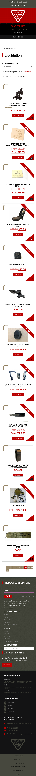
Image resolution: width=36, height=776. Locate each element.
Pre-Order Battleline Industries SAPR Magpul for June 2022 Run (18, 693)
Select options (18, 115)
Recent (6, 615)
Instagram (11, 711)
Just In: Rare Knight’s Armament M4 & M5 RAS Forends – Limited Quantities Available (18, 682)
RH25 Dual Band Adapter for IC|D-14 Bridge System (17, 687)
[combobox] (18, 66)
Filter (8, 596)
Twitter (10, 706)
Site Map (18, 774)
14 (29, 567)
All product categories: (11, 63)
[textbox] (19, 648)
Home (4, 48)
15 (32, 567)
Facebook (11, 703)
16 (7, 570)
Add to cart (18, 354)
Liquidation (11, 48)
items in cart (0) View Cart (18, 29)
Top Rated (7, 622)
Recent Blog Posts (12, 675)
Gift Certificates (18, 770)
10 (16, 567)
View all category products (12, 624)
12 (23, 567)
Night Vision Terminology (18, 767)
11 (20, 567)
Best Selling (7, 620)
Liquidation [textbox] (17, 67)
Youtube (10, 708)
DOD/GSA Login (18, 5)
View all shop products (11, 641)
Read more (18, 234)
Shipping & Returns (18, 763)
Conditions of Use (18, 756)
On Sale (6, 617)
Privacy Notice (18, 759)
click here (27, 72)
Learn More (6, 665)
